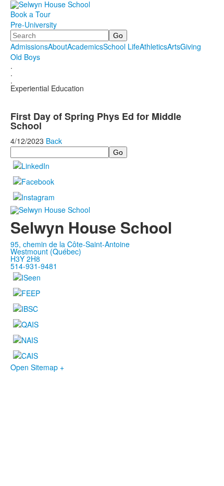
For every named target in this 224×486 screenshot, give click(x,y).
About (57, 46)
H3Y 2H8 (25, 258)
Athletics (153, 46)
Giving (190, 46)
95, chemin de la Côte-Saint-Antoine (70, 244)
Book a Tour (30, 14)
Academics (85, 46)
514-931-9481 (33, 266)
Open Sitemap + (37, 367)
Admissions (29, 46)
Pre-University (33, 24)
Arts (173, 46)
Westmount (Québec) (45, 251)
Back (54, 141)
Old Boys (25, 57)
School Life (121, 46)
